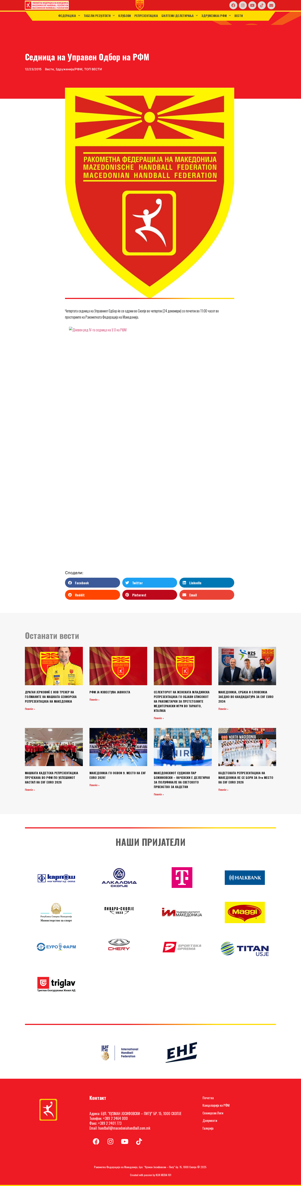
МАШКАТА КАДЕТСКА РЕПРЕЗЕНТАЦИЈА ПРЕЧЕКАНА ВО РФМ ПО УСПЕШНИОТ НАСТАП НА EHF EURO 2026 (51, 777)
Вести (238, 15)
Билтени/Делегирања (178, 15)
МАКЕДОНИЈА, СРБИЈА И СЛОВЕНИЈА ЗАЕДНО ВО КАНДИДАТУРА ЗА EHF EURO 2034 (245, 696)
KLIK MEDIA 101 (163, 1175)
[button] (92, 583)
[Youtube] (252, 5)
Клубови (124, 15)
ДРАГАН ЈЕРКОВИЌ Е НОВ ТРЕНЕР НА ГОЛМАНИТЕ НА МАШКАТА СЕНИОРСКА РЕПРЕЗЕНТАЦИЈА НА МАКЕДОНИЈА (51, 696)
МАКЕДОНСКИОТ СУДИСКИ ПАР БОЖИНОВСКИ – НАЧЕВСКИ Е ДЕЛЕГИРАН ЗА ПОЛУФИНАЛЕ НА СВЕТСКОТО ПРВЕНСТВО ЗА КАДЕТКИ (182, 779)
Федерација (67, 15)
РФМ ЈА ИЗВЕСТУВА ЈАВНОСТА (109, 692)
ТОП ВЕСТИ (93, 69)
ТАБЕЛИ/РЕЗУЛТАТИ (97, 15)
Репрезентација (146, 15)
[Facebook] (233, 5)
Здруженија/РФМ (214, 15)
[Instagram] (243, 5)
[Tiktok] (262, 5)
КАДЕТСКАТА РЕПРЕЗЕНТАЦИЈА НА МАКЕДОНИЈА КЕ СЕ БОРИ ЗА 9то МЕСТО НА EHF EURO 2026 (245, 777)
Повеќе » (30, 709)
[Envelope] (271, 5)
